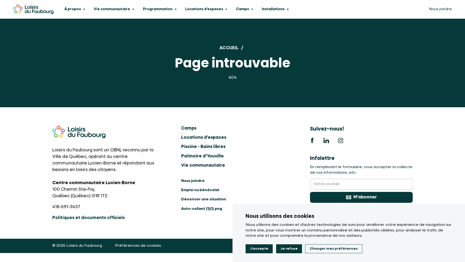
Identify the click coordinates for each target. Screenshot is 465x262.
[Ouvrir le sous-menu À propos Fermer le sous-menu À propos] (84, 9)
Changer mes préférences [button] (334, 248)
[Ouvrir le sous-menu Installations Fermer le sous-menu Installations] (288, 9)
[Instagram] (340, 140)
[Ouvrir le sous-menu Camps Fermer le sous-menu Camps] (252, 9)
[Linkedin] (326, 140)
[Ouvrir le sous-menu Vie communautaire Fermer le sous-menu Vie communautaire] (133, 9)
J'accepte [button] (259, 248)
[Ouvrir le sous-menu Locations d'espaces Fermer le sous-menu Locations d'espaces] (226, 9)
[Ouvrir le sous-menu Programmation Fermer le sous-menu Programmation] (176, 9)
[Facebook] (312, 140)
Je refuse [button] (289, 248)
